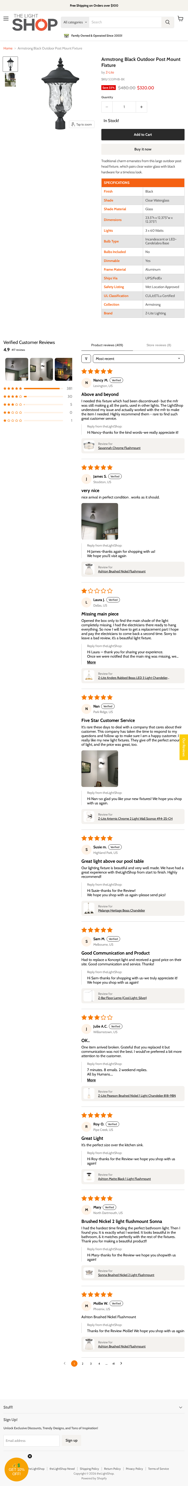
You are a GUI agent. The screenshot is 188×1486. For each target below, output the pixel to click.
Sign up (71, 1440)
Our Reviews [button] (184, 747)
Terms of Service (158, 1468)
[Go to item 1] (16, 369)
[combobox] (125, 22)
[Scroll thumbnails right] (66, 369)
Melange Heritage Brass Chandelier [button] (121, 910)
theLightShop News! (62, 1468)
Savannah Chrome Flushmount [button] (119, 448)
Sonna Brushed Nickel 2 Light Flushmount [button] (126, 1275)
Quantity (107, 97)
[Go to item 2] (41, 369)
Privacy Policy (134, 1468)
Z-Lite (110, 72)
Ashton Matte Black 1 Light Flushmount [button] (124, 1179)
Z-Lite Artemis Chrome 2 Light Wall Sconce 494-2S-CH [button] (135, 818)
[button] (37, 388)
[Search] (167, 22)
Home (8, 48)
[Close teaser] (30, 1456)
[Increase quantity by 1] (141, 107)
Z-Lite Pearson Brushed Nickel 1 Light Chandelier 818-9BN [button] (137, 1096)
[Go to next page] (122, 1363)
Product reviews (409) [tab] (107, 345)
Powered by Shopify (94, 1478)
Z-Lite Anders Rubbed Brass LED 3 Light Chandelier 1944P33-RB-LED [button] (132, 678)
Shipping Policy (89, 1468)
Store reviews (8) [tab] (159, 345)
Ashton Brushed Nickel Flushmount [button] (122, 571)
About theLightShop (31, 1468)
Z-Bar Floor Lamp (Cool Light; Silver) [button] (122, 998)
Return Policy (112, 1468)
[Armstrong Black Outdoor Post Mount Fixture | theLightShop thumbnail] (10, 64)
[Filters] (86, 358)
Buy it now (143, 149)
